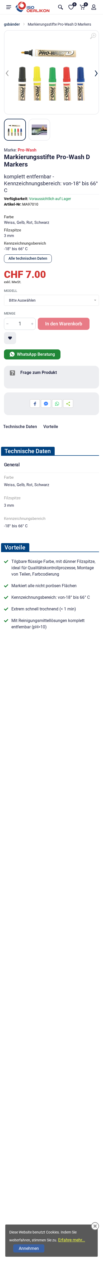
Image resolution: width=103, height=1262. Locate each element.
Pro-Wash (27, 150)
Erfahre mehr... (71, 1239)
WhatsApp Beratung (35, 354)
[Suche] (60, 7)
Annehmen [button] (29, 1248)
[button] (93, 7)
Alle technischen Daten (27, 258)
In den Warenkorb (63, 323)
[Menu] (8, 7)
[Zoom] (93, 36)
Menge (9, 313)
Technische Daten (20, 426)
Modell (10, 291)
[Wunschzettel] (10, 338)
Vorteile (50, 426)
